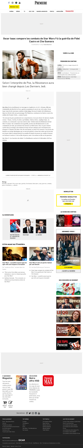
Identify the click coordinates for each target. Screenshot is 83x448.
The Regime (26, 423)
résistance (8, 185)
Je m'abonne (68, 267)
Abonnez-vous (14, 7)
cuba (40, 183)
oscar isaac (18, 183)
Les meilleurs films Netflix (69, 431)
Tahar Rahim (46, 430)
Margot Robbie (46, 428)
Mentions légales (6, 446)
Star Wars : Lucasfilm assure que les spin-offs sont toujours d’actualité (14, 263)
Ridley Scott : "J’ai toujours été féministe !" (67, 69)
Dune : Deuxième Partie (8, 421)
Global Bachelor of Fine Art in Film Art (24, 443)
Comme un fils (6, 430)
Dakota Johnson (47, 425)
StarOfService (36, 443)
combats (49, 183)
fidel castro (35, 183)
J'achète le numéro (68, 271)
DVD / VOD (31, 11)
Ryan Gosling (46, 423)
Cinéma (11, 11)
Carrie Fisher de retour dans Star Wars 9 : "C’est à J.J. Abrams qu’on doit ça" (28, 175)
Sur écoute (25, 430)
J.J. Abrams (39, 234)
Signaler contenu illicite (16, 446)
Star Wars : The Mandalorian (30, 428)
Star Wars (4, 183)
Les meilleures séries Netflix (70, 425)
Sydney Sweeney (47, 426)
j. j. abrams (14, 185)
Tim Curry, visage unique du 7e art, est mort (67, 66)
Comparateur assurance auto (8, 443)
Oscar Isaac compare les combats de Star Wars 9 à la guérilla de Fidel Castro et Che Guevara (42, 272)
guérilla (23, 183)
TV (24, 11)
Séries (18, 11)
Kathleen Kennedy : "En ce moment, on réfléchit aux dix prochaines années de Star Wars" (14, 279)
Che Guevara (29, 183)
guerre (3, 185)
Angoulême (59, 11)
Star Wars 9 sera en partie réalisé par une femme (40, 263)
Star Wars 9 (5, 107)
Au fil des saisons (6, 428)
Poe (14, 183)
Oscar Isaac (26, 234)
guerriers (44, 183)
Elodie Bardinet (48, 44)
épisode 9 (10, 183)
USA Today (28, 111)
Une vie (4, 423)
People (52, 11)
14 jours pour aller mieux (8, 431)
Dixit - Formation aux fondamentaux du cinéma (50, 443)
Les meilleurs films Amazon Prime (71, 433)
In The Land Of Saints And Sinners (10, 426)
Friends (25, 421)
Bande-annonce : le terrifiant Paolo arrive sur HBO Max (66, 77)
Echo (24, 426)
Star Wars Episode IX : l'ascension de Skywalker (14, 236)
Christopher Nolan (47, 421)
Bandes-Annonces (42, 11)
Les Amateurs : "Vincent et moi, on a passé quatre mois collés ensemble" (68, 73)
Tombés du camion (7, 425)
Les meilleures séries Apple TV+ (71, 430)
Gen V (24, 425)
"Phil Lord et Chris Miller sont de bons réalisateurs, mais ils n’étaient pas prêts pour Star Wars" (15, 274)
